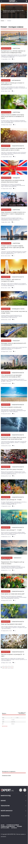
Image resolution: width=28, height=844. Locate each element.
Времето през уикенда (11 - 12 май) (11, 530)
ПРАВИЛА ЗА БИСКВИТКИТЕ (8, 826)
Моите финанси (6, 811)
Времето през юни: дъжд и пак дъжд (11, 469)
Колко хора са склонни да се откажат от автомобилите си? (12, 83)
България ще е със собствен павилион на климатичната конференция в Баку (13, 51)
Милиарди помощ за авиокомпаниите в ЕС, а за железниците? (13, 344)
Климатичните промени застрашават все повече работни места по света (13, 149)
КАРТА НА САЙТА (5, 828)
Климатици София (6, 775)
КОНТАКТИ (14, 828)
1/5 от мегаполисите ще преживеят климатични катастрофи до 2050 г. (11, 376)
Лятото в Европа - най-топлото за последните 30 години (10, 280)
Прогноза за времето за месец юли (11, 407)
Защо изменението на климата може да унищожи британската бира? (12, 181)
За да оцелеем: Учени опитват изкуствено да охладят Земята (14, 312)
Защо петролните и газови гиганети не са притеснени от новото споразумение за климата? (13, 213)
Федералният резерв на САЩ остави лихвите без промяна (13, 11)
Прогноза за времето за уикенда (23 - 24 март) (12, 655)
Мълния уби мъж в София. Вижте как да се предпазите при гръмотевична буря (13, 438)
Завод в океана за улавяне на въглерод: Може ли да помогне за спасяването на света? (12, 116)
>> (12, 667)
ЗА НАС (2, 825)
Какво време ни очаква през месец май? (12, 594)
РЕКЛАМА (19, 826)
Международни (7, 558)
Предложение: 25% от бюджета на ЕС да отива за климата (12, 562)
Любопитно (6, 146)
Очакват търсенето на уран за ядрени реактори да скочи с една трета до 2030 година (12, 247)
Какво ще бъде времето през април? (11, 624)
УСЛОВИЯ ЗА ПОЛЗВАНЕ (13, 825)
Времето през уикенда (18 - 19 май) (11, 499)
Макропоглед (6, 48)
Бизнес (3, 800)
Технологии (6, 80)
